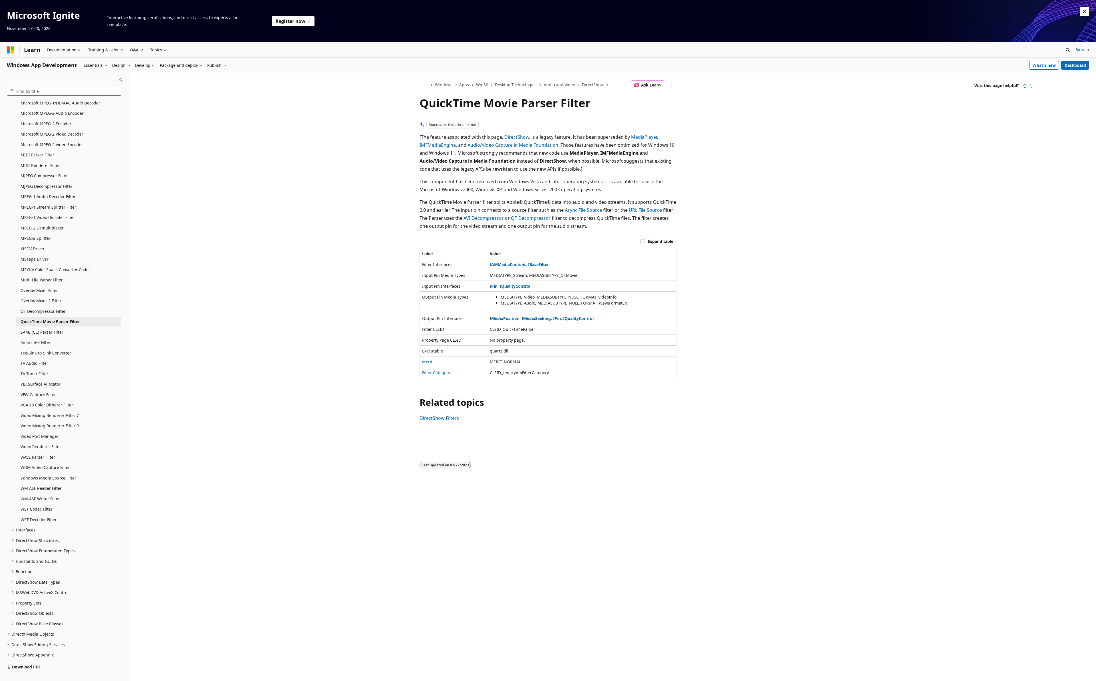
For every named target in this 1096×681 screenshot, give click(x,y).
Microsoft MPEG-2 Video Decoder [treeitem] (52, 134)
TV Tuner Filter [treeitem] (34, 373)
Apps (464, 84)
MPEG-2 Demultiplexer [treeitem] (42, 228)
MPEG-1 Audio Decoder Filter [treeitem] (48, 196)
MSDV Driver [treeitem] (33, 248)
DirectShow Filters (439, 418)
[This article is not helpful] (1031, 85)
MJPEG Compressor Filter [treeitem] (44, 175)
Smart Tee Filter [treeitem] (36, 342)
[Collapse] (121, 79)
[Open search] (1067, 50)
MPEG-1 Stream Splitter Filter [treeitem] (48, 207)
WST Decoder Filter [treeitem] (39, 519)
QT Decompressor (531, 218)
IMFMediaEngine (438, 145)
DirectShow (593, 84)
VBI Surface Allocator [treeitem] (41, 384)
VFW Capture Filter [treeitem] (38, 394)
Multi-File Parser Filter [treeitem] (42, 280)
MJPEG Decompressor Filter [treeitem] (46, 186)
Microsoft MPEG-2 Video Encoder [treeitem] (52, 144)
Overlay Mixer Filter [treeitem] (39, 290)
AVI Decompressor (484, 218)
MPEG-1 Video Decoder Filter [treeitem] (48, 217)
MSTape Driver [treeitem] (35, 259)
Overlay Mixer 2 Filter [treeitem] (41, 300)
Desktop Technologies (516, 84)
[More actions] (671, 85)
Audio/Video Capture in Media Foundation (513, 145)
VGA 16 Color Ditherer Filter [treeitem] (47, 405)
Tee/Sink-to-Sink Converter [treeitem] (46, 353)
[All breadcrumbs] (425, 85)
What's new (1044, 65)
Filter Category (436, 372)
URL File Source (645, 210)
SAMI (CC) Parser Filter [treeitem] (42, 332)
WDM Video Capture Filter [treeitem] (45, 467)
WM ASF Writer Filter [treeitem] (40, 498)
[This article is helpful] (1024, 85)
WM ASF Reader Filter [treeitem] (41, 488)
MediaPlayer (644, 137)
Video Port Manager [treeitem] (40, 436)
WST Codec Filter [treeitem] (37, 509)
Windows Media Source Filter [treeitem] (48, 478)
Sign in (1082, 49)
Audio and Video (559, 84)
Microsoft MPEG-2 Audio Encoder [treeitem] (52, 113)
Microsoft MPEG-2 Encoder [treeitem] (46, 123)
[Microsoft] (10, 50)
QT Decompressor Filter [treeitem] (43, 311)
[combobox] (64, 91)
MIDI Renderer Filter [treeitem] (40, 165)
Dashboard (1075, 65)
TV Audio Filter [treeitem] (34, 363)
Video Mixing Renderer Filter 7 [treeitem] (50, 415)
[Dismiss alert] (1084, 11)
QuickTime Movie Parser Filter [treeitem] (50, 321)
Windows (443, 84)
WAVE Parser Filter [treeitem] (38, 457)
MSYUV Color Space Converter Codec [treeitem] (55, 269)
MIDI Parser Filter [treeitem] (37, 155)
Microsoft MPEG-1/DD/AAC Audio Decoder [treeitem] (60, 103)
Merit (427, 361)
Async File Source (583, 210)
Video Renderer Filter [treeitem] (41, 446)
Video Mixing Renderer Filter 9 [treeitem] (50, 425)
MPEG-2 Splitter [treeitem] (36, 238)
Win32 (482, 84)
